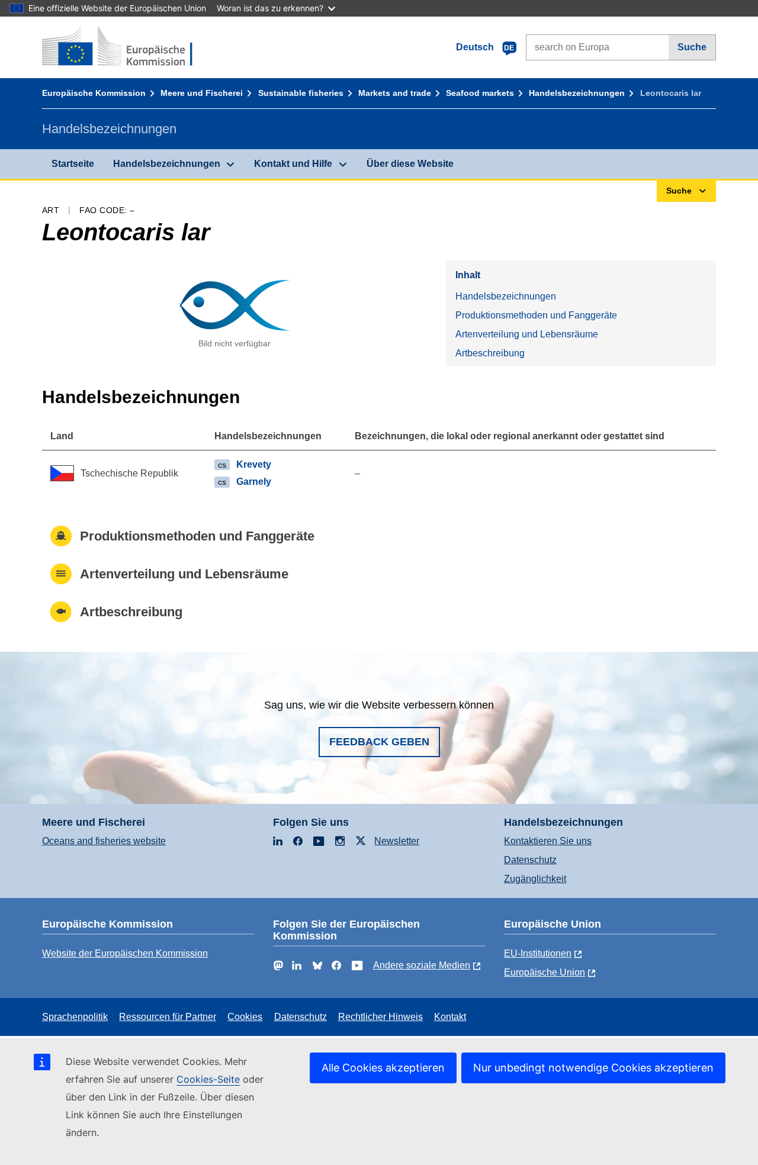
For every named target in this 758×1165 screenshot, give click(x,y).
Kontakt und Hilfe (293, 164)
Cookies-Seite (208, 1079)
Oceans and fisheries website (104, 841)
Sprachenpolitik (75, 1017)
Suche (691, 47)
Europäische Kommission (94, 93)
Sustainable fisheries (300, 93)
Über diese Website (410, 164)
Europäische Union (544, 972)
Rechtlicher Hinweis (380, 1017)
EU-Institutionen (537, 953)
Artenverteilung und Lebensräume (526, 334)
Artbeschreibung (490, 353)
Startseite (73, 164)
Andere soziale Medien (421, 965)
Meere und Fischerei (201, 93)
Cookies (244, 1017)
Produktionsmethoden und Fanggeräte (536, 315)
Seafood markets (480, 93)
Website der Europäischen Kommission (125, 953)
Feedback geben (379, 742)
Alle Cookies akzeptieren (383, 1067)
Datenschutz (530, 860)
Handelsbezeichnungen (577, 93)
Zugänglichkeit (535, 879)
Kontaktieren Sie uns (548, 841)
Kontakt (450, 1017)
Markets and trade (394, 93)
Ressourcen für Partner (167, 1017)
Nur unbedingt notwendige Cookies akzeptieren (593, 1067)
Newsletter (396, 841)
